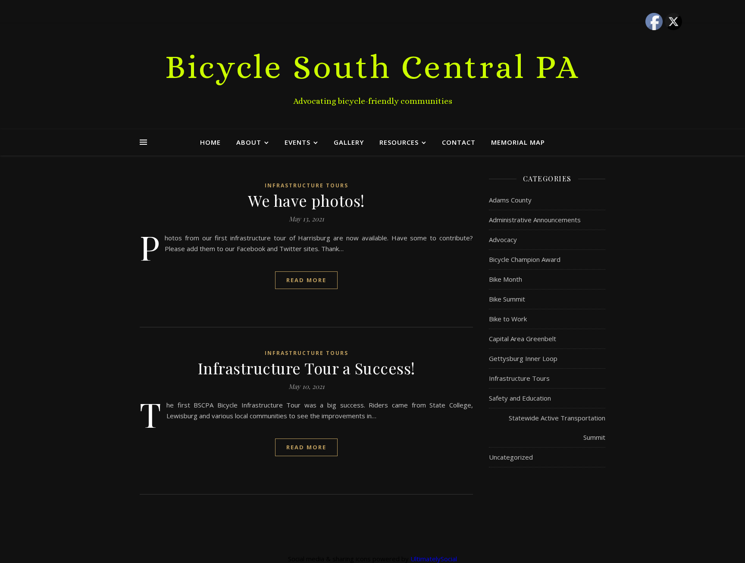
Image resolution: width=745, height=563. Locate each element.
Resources (399, 142)
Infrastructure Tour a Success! (306, 368)
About (248, 142)
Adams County (510, 200)
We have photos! (306, 200)
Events (297, 142)
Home (210, 142)
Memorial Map (518, 142)
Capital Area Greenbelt (522, 338)
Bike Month (505, 279)
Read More (306, 280)
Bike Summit (507, 299)
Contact (459, 142)
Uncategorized (511, 457)
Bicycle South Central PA (372, 67)
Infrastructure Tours (306, 185)
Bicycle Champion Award (524, 259)
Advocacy (503, 239)
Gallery (349, 142)
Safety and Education (520, 398)
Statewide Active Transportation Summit (557, 428)
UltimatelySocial (433, 558)
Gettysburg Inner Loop (523, 358)
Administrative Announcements (535, 219)
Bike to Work (508, 318)
